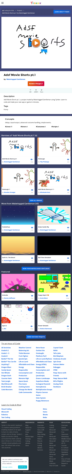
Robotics (4, 415)
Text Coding (5, 417)
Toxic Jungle (5, 381)
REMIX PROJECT (36, 83)
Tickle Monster (24, 353)
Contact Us (56, 471)
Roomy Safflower (9, 298)
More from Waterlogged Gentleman (36, 268)
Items (45, 412)
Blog (26, 425)
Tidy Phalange (44, 162)
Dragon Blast (6, 367)
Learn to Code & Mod (11, 405)
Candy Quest (6, 370)
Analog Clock (58, 384)
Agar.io (4, 326)
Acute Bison (44, 298)
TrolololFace (6, 227)
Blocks (45, 415)
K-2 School (64, 448)
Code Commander (25, 392)
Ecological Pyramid (43, 384)
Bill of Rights (58, 381)
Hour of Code (53, 465)
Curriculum (41, 427)
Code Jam (52, 463)
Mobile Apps (29, 436)
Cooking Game (24, 387)
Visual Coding (6, 409)
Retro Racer (40, 348)
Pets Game (23, 384)
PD (62, 457)
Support (28, 430)
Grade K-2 (5, 350)
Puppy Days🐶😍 (43, 295)
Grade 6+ (4, 356)
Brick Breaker (6, 387)
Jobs (26, 434)
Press (27, 432)
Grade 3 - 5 (5, 353)
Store (27, 445)
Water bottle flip (43, 227)
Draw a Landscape (43, 378)
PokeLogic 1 (6, 189)
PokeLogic (41, 159)
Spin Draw (57, 362)
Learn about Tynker (62, 12)
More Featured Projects (36, 337)
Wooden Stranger (9, 192)
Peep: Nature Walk (60, 378)
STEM (55, 370)
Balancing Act (24, 350)
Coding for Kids (9, 10)
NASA (55, 350)
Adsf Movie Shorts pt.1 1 (46, 189)
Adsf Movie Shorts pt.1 (9, 159)
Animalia (5, 295)
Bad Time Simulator (44, 257)
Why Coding (41, 434)
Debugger (56, 367)
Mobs (45, 417)
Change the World (25, 390)
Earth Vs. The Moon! (8, 257)
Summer (40, 450)
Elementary (65, 436)
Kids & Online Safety (39, 471)
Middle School (66, 439)
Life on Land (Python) (44, 359)
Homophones (41, 387)
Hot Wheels (5, 373)
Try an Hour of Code (10, 343)
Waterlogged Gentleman (15, 79)
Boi (5, 329)
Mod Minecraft (6, 384)
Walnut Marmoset (46, 329)
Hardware (57, 387)
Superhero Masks (42, 381)
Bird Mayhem (58, 356)
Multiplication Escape (44, 390)
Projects (19, 10)
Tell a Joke (57, 353)
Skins (45, 409)
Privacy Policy (27, 471)
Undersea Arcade (59, 359)
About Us (28, 427)
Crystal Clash (58, 348)
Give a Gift (40, 430)
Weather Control (25, 348)
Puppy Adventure (42, 401)
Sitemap (28, 439)
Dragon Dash (6, 376)
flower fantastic (43, 326)
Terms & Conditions (15, 471)
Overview (40, 425)
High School (65, 441)
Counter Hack (6, 378)
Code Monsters (6, 390)
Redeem (40, 432)
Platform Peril (41, 356)
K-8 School (64, 450)
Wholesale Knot (45, 192)
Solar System (41, 398)
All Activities (6, 348)
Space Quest (23, 381)
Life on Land (23, 362)
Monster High (24, 378)
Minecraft (5, 412)
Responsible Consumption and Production (25, 373)
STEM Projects (65, 461)
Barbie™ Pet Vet (7, 359)
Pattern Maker (58, 364)
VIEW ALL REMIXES (36, 200)
